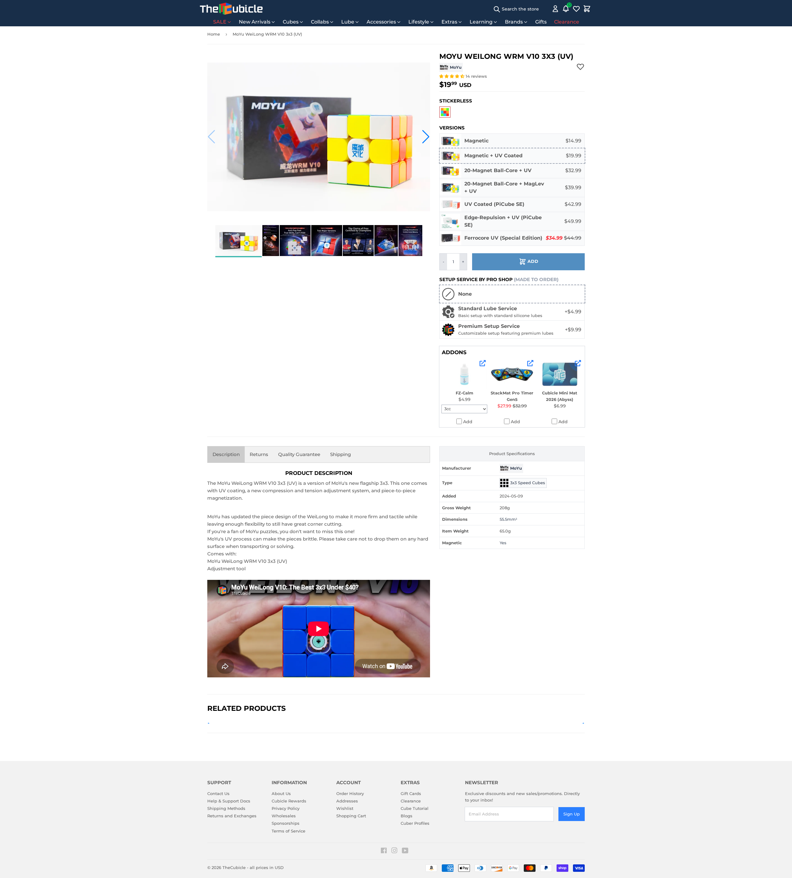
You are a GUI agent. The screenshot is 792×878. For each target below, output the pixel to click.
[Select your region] (546, 8)
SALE (219, 22)
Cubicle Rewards (289, 800)
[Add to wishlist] (580, 66)
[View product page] (482, 363)
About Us (281, 793)
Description (226, 454)
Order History (350, 793)
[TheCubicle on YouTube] (405, 851)
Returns (259, 454)
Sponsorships (285, 823)
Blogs (406, 815)
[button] (211, 137)
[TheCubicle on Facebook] (384, 851)
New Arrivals (254, 22)
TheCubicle (234, 867)
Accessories (381, 22)
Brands (514, 22)
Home (213, 34)
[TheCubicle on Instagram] (394, 851)
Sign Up (571, 813)
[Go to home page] (231, 8)
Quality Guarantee (299, 454)
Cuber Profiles (415, 823)
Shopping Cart (351, 815)
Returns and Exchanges (231, 815)
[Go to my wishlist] (576, 8)
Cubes (291, 22)
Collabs (320, 22)
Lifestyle (418, 22)
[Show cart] (587, 8)
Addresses (347, 800)
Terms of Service (288, 830)
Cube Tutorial (414, 808)
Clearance (566, 22)
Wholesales (284, 815)
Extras (449, 22)
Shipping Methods (226, 808)
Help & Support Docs (228, 800)
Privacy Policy (285, 808)
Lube (347, 22)
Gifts (541, 22)
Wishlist (344, 808)
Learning (481, 22)
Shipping (340, 454)
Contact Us (218, 793)
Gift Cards (411, 793)
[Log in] (555, 8)
